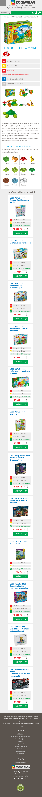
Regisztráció (21, 744)
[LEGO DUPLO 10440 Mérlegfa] (20, 425)
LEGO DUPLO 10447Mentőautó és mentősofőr (20, 242)
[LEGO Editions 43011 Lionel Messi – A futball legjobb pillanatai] (20, 640)
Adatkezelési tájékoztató (20, 739)
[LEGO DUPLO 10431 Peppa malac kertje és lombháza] (20, 340)
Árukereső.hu (20, 794)
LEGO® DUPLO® (16, 17)
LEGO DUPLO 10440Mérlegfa (17, 413)
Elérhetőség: (10, 70)
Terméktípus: (11, 79)
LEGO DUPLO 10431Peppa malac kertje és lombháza (19, 328)
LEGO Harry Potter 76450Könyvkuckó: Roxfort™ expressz (20, 500)
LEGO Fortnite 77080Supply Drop (18, 542)
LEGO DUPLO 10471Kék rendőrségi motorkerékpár (17, 285)
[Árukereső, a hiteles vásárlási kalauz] (21, 791)
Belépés (20, 741)
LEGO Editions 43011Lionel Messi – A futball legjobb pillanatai (19, 629)
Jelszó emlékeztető (20, 746)
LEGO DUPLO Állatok (31, 17)
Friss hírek (20, 748)
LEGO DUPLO (19, 79)
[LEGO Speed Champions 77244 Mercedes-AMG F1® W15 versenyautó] (20, 684)
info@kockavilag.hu (22, 776)
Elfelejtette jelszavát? (20, 762)
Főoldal (6, 17)
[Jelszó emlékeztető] (39, 13)
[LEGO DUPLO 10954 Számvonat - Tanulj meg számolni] (20, 382)
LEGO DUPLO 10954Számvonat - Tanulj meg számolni (20, 371)
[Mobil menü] (3, 3)
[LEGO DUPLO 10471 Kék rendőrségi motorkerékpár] (20, 297)
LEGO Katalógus (20, 751)
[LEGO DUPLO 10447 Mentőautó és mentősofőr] (20, 254)
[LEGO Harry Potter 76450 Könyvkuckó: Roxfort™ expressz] (20, 512)
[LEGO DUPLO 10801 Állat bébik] (21, 32)
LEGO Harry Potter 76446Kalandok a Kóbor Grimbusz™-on (20, 458)
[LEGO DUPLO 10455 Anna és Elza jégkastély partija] (20, 211)
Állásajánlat (20, 753)
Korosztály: (10, 61)
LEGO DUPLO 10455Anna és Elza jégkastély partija (19, 200)
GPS (31, 6)
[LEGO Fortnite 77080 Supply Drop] (20, 555)
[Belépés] (32, 13)
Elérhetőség (20, 734)
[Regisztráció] (36, 13)
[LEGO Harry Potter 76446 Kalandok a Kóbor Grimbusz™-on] (20, 469)
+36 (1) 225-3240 (14, 8)
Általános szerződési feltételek (20, 736)
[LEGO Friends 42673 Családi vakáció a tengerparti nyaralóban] (20, 597)
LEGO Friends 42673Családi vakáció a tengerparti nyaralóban (19, 586)
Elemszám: (10, 66)
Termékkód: (10, 83)
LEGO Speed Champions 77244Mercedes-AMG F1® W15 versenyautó (20, 672)
